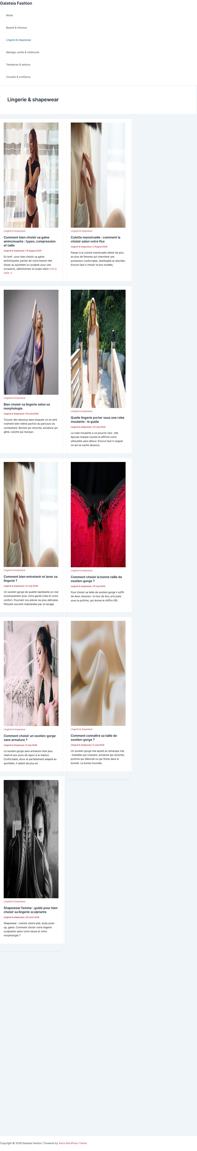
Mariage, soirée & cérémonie (22, 52)
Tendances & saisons (18, 64)
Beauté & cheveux (16, 27)
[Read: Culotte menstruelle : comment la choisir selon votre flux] (98, 226)
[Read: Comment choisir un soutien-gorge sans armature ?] (31, 725)
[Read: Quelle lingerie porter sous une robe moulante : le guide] (98, 407)
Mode (9, 15)
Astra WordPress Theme (73, 1143)
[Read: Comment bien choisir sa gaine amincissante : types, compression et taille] (31, 226)
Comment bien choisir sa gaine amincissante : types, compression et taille (30, 241)
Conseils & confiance (18, 76)
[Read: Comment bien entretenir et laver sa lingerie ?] (31, 566)
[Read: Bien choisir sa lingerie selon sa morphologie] (31, 393)
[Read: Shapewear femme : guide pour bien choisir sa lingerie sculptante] (31, 897)
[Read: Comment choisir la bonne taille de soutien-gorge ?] (98, 566)
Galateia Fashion (16, 3)
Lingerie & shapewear (18, 39)
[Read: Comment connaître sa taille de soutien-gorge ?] (98, 724)
